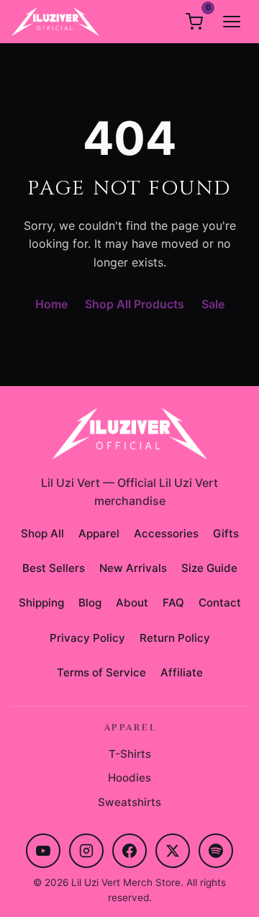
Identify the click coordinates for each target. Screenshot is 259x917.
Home (51, 304)
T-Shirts (130, 754)
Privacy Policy (87, 638)
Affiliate (181, 672)
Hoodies (129, 777)
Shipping (41, 602)
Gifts (226, 533)
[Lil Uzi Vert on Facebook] (129, 850)
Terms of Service (101, 672)
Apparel (98, 533)
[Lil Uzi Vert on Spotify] (216, 850)
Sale (212, 304)
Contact (220, 602)
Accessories (166, 533)
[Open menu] (231, 21)
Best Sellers (53, 568)
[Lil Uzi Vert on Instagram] (86, 850)
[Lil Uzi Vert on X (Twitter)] (172, 850)
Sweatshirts (129, 802)
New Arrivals (133, 568)
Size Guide (209, 568)
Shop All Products (134, 304)
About (132, 602)
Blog (89, 602)
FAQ (173, 602)
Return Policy (175, 638)
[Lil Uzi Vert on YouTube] (43, 850)
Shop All (42, 533)
